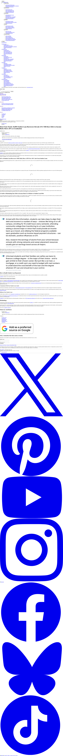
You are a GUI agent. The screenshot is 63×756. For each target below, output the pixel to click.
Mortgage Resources (9, 23)
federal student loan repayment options (14, 280)
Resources (1, 93)
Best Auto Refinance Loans (10, 32)
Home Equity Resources (9, 18)
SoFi (2, 117)
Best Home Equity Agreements (11, 16)
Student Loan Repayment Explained (7, 103)
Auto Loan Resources (9, 33)
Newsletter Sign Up (30, 87)
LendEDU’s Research (7, 307)
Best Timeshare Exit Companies (11, 39)
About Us (8, 345)
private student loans (10, 303)
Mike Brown (7, 134)
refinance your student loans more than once (11, 295)
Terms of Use (2, 345)
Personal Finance (6, 34)
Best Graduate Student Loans (6, 97)
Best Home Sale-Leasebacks (10, 17)
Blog (15, 345)
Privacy (5, 345)
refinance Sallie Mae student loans (48, 298)
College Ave (4, 113)
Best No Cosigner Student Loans (7, 99)
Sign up (5, 42)
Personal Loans (6, 7)
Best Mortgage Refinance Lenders (11, 22)
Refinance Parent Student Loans (7, 109)
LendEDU (1, 276)
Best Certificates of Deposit (10, 27)
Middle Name (2, 339)
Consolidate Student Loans (6, 110)
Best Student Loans (3, 94)
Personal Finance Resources (10, 40)
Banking (5, 24)
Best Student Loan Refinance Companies (10, 46)
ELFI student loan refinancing (30, 298)
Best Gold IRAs (6, 81)
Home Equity (6, 13)
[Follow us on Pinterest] (31, 475)
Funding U (27, 150)
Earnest (3, 116)
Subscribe (1, 343)
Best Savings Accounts (7, 69)
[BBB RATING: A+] (10, 755)
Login (3, 42)
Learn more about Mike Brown (7, 139)
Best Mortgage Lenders (9, 21)
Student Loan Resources (9, 6)
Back (5, 48)
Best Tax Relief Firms (9, 37)
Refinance (1, 106)
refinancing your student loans (15, 294)
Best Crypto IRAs (9, 36)
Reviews (1, 112)
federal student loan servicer (20, 287)
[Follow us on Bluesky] (31, 694)
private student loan (28, 287)
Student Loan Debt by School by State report (15, 142)
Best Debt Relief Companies (10, 38)
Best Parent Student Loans (6, 98)
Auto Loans (6, 29)
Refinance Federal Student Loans (7, 108)
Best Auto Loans (8, 31)
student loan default (3, 290)
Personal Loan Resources (10, 12)
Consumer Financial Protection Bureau (34, 148)
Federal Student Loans (5, 100)
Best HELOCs (6, 58)
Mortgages (5, 19)
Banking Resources (9, 28)
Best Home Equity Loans (8, 57)
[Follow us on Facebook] (31, 641)
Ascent (3, 115)
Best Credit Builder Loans (10, 11)
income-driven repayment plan (8, 281)
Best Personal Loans (9, 9)
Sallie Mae (3, 114)
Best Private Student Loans (8, 45)
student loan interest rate (33, 294)
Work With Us (12, 345)
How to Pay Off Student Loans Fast (7, 104)
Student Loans (6, 3)
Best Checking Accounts (10, 26)
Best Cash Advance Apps (10, 10)
